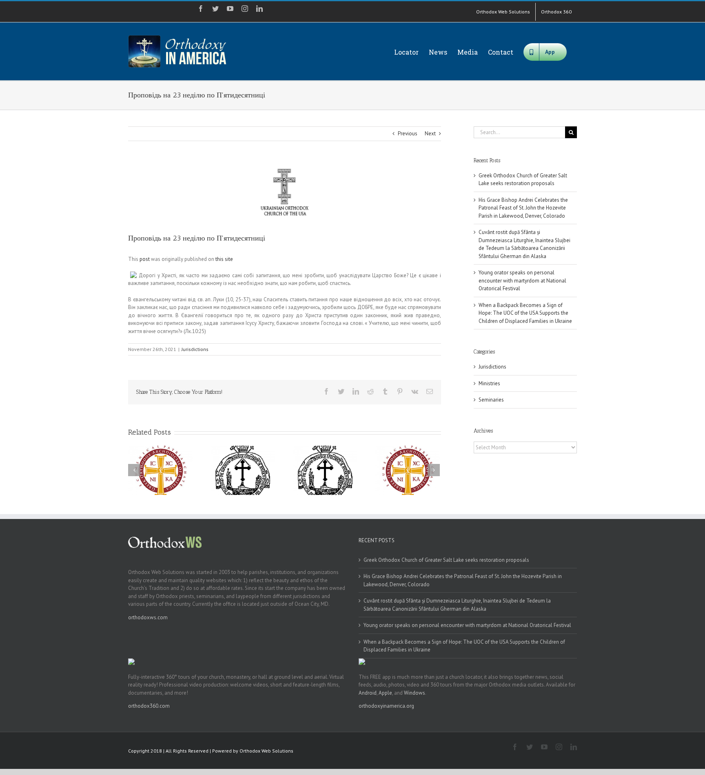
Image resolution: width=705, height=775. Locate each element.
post (145, 259)
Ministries (489, 383)
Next (430, 133)
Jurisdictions (195, 349)
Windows (414, 692)
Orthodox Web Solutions (266, 751)
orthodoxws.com (148, 617)
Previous (407, 133)
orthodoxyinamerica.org (386, 705)
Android (368, 692)
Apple (385, 692)
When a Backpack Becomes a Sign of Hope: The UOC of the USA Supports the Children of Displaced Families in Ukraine (525, 313)
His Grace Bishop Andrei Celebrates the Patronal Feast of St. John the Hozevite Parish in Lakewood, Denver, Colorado (523, 208)
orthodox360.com (149, 705)
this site (224, 259)
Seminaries (491, 399)
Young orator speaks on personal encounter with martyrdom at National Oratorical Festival (522, 280)
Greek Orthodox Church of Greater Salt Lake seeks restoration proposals (446, 559)
